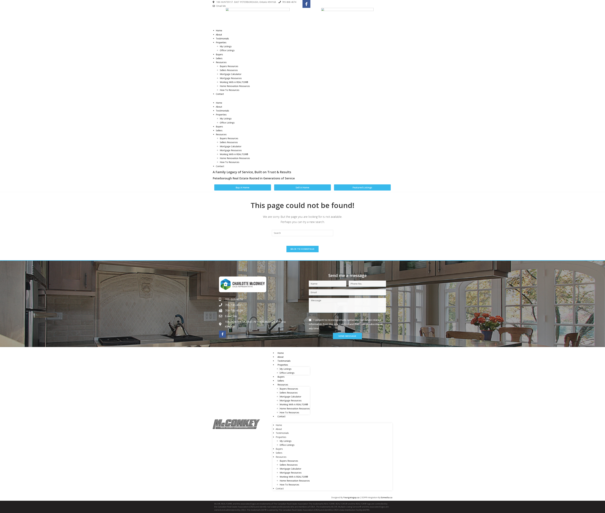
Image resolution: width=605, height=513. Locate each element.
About (219, 34)
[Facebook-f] (306, 4)
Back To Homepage (302, 249)
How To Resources (229, 89)
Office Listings (227, 50)
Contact (220, 93)
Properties (221, 42)
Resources (221, 62)
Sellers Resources (229, 70)
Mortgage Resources (231, 78)
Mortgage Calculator (230, 74)
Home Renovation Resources (235, 86)
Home (219, 30)
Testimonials (222, 38)
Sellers (219, 58)
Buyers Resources (229, 66)
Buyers (219, 54)
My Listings (226, 46)
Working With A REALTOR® (234, 82)
